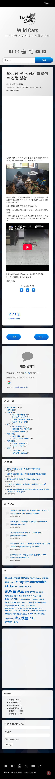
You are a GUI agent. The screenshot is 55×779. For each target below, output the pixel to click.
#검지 (16, 596)
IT (8, 424)
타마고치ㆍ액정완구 (19, 415)
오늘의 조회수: (14, 700)
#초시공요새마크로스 (20, 614)
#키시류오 (41, 614)
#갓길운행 (39, 592)
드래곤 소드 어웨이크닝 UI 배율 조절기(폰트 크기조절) (26, 474)
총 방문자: (13, 714)
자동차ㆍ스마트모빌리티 (21, 438)
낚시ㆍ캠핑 (16, 436)
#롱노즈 (35, 599)
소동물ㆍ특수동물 (18, 443)
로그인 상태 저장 (13, 739)
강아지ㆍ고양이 (18, 446)
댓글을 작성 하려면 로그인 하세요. (20, 377)
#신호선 (32, 606)
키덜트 (9, 412)
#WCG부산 (30, 592)
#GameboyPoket (12, 578)
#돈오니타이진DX (25, 599)
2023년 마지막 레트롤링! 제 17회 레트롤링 (25, 533)
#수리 (31, 602)
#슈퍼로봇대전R (12, 605)
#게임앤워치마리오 (27, 596)
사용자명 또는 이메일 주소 (14, 724)
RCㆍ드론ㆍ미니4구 (12, 90)
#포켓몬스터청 (11, 622)
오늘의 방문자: (14, 703)
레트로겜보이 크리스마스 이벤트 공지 (23, 522)
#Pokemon (11, 586)
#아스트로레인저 (25, 608)
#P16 (12, 582)
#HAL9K (25, 578)
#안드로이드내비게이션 (12, 611)
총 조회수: (13, 711)
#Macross (38, 578)
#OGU (7, 582)
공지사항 (10, 410)
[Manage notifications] (49, 773)
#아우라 (35, 608)
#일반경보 (34, 611)
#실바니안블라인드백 (12, 608)
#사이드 (25, 602)
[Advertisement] (27, 128)
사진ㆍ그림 (16, 450)
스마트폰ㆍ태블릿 (18, 431)
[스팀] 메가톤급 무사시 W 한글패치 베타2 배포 (23, 469)
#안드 (41, 608)
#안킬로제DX (25, 611)
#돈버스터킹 (11, 599)
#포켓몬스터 (25, 618)
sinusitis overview (32, 513)
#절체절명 (42, 611)
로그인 (27, 373)
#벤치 (19, 602)
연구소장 (38, 87)
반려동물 (10, 441)
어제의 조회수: (14, 705)
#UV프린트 (14, 591)
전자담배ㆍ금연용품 (19, 453)
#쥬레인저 (8, 614)
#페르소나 (9, 618)
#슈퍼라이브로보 (40, 602)
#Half (32, 578)
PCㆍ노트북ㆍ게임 (19, 427)
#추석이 (32, 613)
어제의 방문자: (14, 708)
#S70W (28, 586)
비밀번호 (8, 732)
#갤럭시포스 (9, 596)
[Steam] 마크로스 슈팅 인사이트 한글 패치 (25, 555)
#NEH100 (45, 578)
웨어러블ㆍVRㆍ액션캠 (20, 429)
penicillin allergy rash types (29, 546)
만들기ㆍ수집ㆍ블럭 (19, 422)
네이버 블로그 (12, 407)
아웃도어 (10, 434)
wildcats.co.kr (14, 319)
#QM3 (21, 587)
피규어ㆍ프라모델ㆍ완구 (21, 419)
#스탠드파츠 (25, 606)
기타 (9, 448)
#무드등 (41, 599)
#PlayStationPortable (30, 582)
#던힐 (39, 596)
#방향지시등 (10, 602)
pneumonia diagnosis (18, 535)
